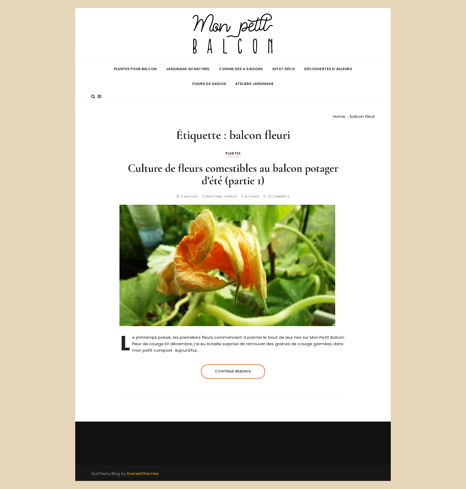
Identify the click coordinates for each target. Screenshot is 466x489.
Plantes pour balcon (135, 68)
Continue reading (233, 371)
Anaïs (254, 196)
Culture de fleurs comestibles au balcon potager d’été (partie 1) (233, 174)
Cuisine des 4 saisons (241, 68)
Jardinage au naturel (188, 68)
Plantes (233, 153)
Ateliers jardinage (254, 83)
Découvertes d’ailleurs (328, 68)
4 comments (279, 196)
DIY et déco (283, 68)
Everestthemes (143, 473)
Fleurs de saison (209, 83)
